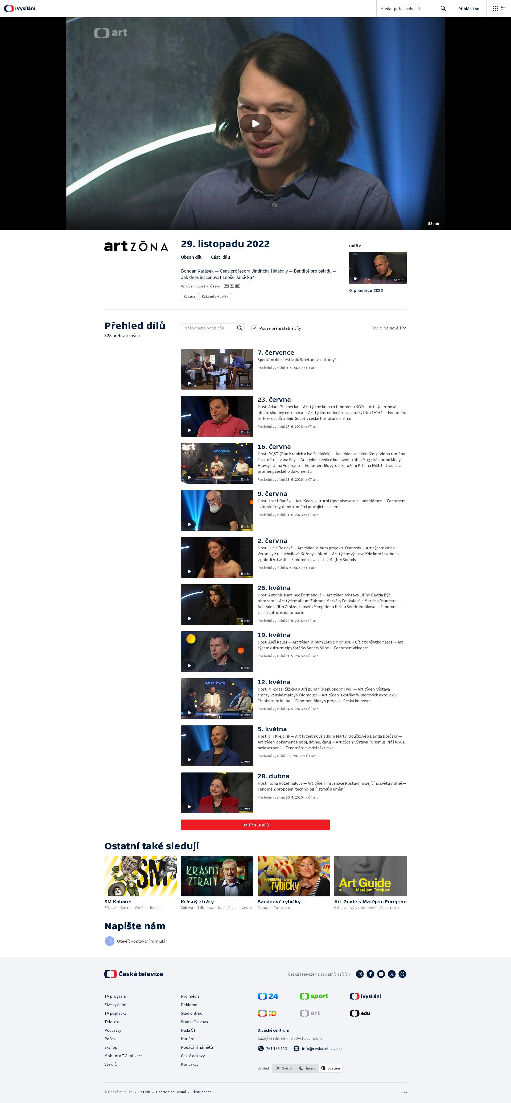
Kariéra (187, 1038)
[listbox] (307, 1068)
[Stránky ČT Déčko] (267, 1015)
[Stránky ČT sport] (314, 998)
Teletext (112, 1021)
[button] (255, 123)
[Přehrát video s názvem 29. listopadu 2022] (255, 123)
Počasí (110, 1038)
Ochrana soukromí (171, 1091)
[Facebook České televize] (370, 974)
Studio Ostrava (194, 1021)
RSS (404, 1091)
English (144, 1091)
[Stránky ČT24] (268, 998)
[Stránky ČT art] (310, 1015)
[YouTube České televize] (381, 974)
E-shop (110, 1047)
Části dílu (220, 257)
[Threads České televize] (402, 974)
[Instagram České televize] (360, 974)
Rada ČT (188, 1030)
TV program (115, 996)
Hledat (443, 8)
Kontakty (189, 1064)
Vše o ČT (111, 1064)
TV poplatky (115, 1013)
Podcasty (112, 1030)
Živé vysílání (115, 1004)
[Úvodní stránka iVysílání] (24, 8)
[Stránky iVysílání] (365, 998)
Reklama (189, 1004)
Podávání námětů (197, 1047)
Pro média (190, 996)
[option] (284, 1068)
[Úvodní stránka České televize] (134, 974)
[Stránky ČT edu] (360, 1015)
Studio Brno (192, 1013)
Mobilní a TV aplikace (123, 1055)
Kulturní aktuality (215, 296)
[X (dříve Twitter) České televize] (392, 974)
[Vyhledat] (240, 328)
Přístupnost (201, 1091)
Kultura (189, 296)
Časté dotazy (193, 1055)
